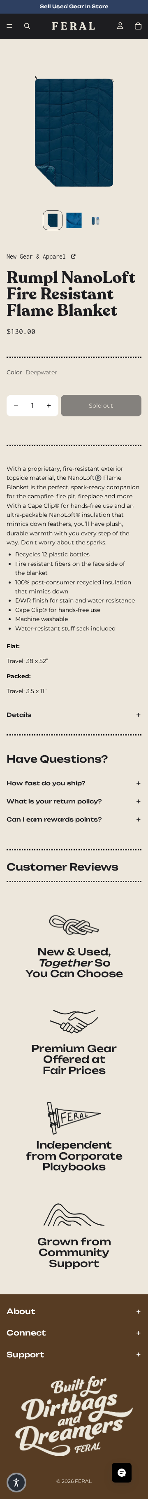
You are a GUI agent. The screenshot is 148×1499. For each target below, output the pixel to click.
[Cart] (138, 26)
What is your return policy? (54, 801)
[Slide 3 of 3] (95, 220)
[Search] (27, 26)
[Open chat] (122, 1473)
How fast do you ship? (46, 783)
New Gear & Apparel (38, 256)
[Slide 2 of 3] (74, 220)
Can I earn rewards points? (54, 819)
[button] (16, 1482)
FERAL (83, 1481)
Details (19, 714)
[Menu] (9, 25)
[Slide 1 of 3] (53, 220)
